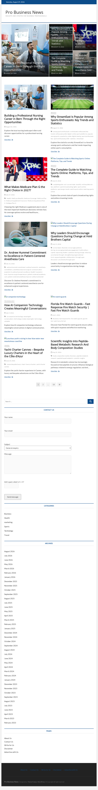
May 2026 (8, 564)
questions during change (76, 252)
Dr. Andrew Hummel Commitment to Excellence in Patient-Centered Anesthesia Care (83, 62)
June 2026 (8, 560)
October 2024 (10, 641)
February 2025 (10, 624)
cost (65, 184)
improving (59, 252)
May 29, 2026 (56, 352)
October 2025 (10, 590)
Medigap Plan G (11, 203)
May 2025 (8, 611)
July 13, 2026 (56, 244)
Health (9, 198)
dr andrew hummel (17, 272)
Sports (53, 112)
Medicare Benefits (17, 198)
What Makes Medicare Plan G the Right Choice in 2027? (83, 39)
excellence (26, 272)
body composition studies (61, 356)
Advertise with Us (11, 752)
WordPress (41, 782)
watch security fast (60, 321)
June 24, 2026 (10, 361)
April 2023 (8, 714)
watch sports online (76, 189)
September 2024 (11, 646)
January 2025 (9, 628)
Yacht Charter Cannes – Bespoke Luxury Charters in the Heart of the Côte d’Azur (24, 353)
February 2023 (10, 723)
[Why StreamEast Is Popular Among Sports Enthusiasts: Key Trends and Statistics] (72, 97)
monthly (78, 184)
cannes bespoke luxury (14, 364)
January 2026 (9, 577)
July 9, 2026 (10, 313)
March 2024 (9, 671)
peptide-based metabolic (65, 358)
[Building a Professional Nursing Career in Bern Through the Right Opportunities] (25, 97)
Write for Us (9, 745)
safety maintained (37, 277)
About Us (8, 738)
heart (23, 364)
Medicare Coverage (30, 198)
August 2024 (9, 650)
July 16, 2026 (81, 73)
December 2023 (10, 684)
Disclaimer (8, 749)
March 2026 (9, 568)
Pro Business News (24, 12)
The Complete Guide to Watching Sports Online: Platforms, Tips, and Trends (61, 64)
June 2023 (8, 710)
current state (71, 184)
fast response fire (65, 319)
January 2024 (9, 680)
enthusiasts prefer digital (63, 134)
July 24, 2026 (57, 73)
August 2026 (9, 551)
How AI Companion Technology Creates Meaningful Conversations (25, 306)
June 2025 (8, 607)
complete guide (58, 184)
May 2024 (8, 663)
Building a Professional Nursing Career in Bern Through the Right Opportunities (24, 66)
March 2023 (9, 718)
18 (54, 384)
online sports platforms (79, 134)
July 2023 (8, 705)
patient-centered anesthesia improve (19, 277)
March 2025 (9, 620)
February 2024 (10, 675)
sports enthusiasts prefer (62, 139)
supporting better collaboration (64, 257)
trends (67, 189)
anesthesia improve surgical (22, 270)
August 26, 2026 (11, 73)
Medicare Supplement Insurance (16, 201)
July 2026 (8, 556)
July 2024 (8, 654)
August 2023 (9, 701)
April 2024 (8, 667)
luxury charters (31, 364)
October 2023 (10, 693)
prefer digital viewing (74, 136)
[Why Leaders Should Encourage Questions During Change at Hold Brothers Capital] (72, 224)
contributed (74, 131)
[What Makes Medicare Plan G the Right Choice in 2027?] (25, 169)
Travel (7, 345)
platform (57, 187)
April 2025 (8, 616)
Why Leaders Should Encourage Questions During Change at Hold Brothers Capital (71, 236)
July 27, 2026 (81, 47)
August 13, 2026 (58, 47)
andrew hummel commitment (16, 267)
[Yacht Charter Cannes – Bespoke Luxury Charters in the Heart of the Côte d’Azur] (25, 340)
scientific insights (79, 358)
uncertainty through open (66, 260)
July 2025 (8, 603)
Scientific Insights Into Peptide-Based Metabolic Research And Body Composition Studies (70, 344)
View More (11, 140)
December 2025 (10, 581)
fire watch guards (76, 319)
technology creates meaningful (24, 319)
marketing (8, 522)
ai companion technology (15, 316)
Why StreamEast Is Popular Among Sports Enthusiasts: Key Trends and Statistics (61, 36)
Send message (12, 497)
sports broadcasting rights (68, 187)
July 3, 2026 (56, 315)
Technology (9, 301)
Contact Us (8, 742)
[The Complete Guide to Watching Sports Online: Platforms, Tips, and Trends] (72, 160)
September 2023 (11, 697)
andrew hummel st (32, 267)
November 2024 (10, 637)
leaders (65, 252)
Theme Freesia (32, 782)
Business (65, 248)
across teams (57, 248)
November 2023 (10, 688)
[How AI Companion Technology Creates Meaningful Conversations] (25, 296)
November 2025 (10, 586)
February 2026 (10, 573)
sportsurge (61, 189)
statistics (73, 139)
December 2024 (10, 633)
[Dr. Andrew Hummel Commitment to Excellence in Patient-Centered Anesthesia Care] (25, 234)
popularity (63, 136)
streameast (80, 139)
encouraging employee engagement (67, 250)
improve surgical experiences (17, 274)
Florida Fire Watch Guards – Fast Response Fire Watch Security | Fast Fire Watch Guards (70, 307)
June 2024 (8, 658)
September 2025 (11, 594)
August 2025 (9, 598)
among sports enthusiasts (61, 131)
